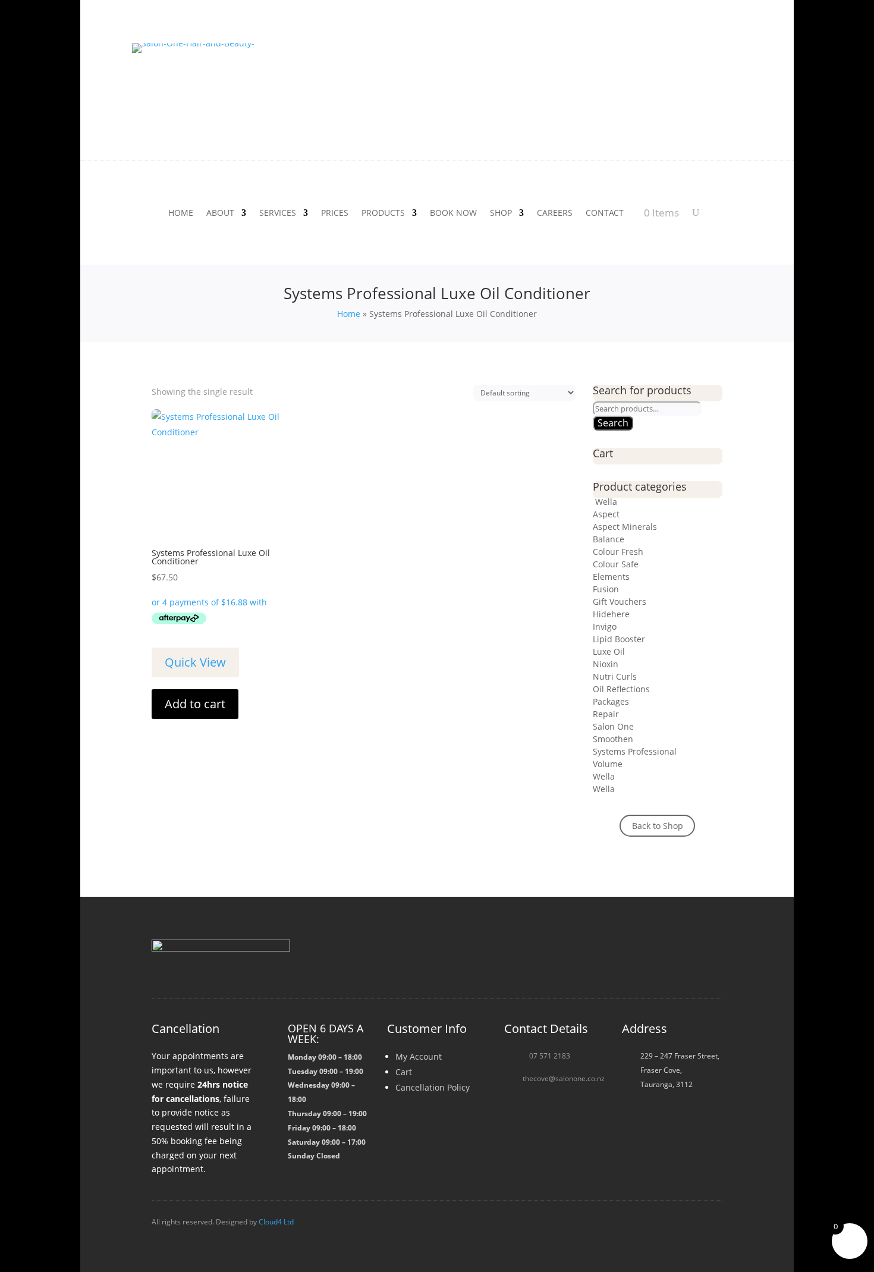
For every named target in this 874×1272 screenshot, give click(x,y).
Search (613, 422)
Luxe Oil (609, 651)
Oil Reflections (621, 689)
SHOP (501, 213)
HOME (180, 213)
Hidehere (611, 614)
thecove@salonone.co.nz (564, 1078)
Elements (611, 576)
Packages (611, 701)
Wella (605, 501)
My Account (418, 1056)
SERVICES (277, 213)
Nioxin (605, 664)
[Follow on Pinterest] (710, 959)
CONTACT (605, 213)
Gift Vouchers (619, 601)
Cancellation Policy (432, 1087)
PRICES (334, 213)
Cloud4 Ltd (276, 1222)
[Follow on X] (682, 959)
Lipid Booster (619, 639)
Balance (608, 539)
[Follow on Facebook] (625, 959)
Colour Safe (616, 564)
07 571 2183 (549, 1056)
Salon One (613, 726)
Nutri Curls (615, 676)
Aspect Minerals (625, 526)
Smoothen (613, 739)
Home (348, 313)
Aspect (606, 514)
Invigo (605, 626)
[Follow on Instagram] (653, 959)
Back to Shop (657, 825)
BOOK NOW (453, 213)
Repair (606, 714)
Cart (403, 1072)
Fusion (606, 589)
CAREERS (555, 213)
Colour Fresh (618, 551)
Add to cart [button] (195, 704)
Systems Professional (635, 751)
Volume (608, 764)
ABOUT (220, 213)
